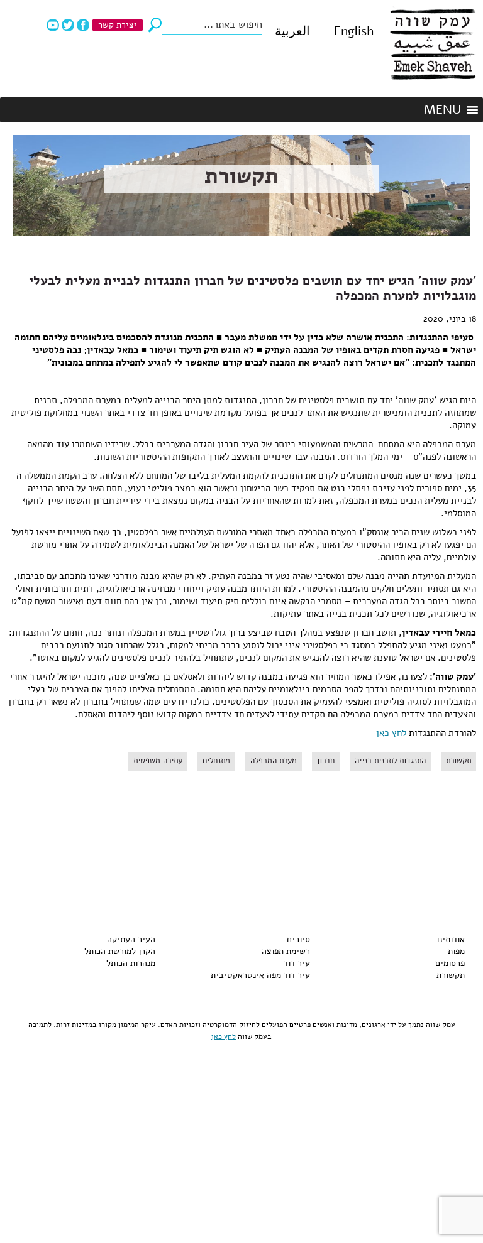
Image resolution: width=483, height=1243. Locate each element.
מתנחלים (216, 760)
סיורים (298, 939)
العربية (292, 31)
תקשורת (241, 175)
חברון (326, 760)
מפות (456, 951)
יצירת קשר (117, 25)
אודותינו (450, 939)
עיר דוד (297, 963)
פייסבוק (83, 25)
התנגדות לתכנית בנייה (390, 760)
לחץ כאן (391, 733)
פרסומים (450, 963)
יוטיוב (53, 25)
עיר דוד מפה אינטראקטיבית (260, 975)
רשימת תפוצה (286, 951)
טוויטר (68, 25)
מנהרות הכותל (130, 963)
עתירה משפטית (157, 760)
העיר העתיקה (131, 939)
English (354, 31)
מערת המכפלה (273, 760)
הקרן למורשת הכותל (119, 951)
